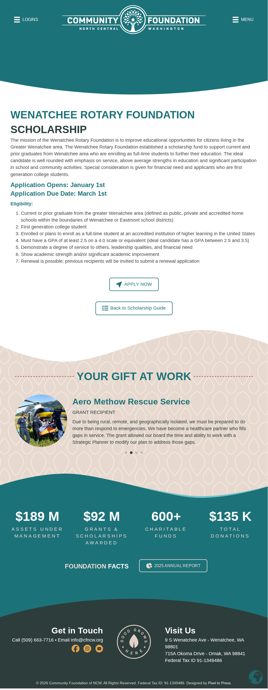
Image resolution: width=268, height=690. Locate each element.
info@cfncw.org (87, 640)
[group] (37, 524)
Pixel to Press (219, 683)
